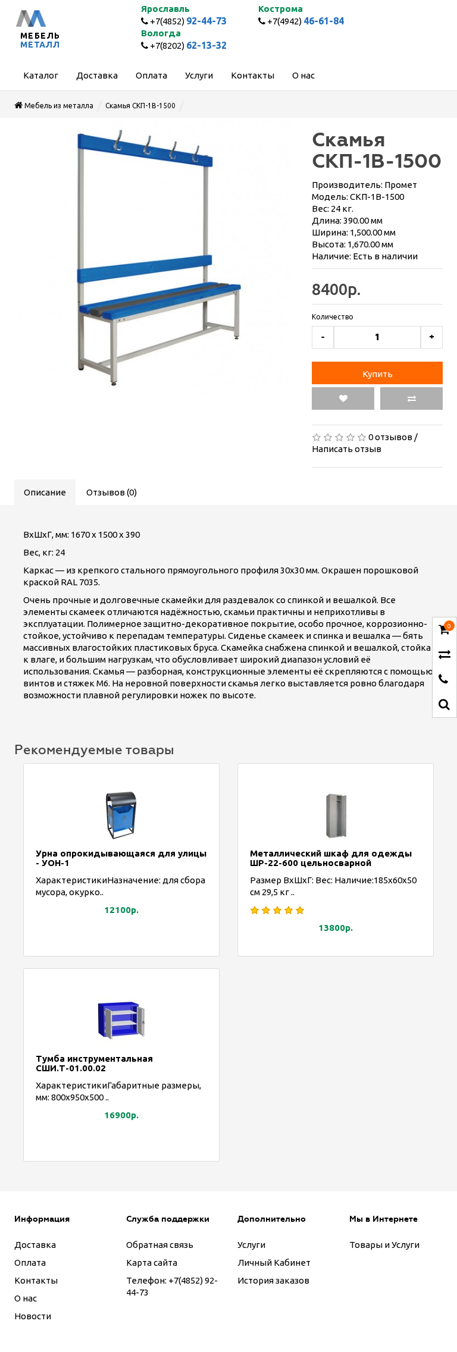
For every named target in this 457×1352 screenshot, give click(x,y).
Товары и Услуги (384, 1245)
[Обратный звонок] (443, 680)
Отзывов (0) (111, 492)
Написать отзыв (346, 449)
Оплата (30, 1262)
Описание (45, 492)
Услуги (251, 1245)
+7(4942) (304, 21)
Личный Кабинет (274, 1262)
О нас (25, 1298)
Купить (377, 374)
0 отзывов (390, 437)
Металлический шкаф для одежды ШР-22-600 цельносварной (331, 858)
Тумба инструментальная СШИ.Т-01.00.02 (94, 1063)
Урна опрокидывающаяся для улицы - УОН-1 (121, 858)
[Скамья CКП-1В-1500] (154, 257)
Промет (400, 185)
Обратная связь (159, 1245)
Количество (332, 317)
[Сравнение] (444, 655)
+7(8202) (187, 45)
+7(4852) (187, 21)
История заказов (273, 1280)
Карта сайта (151, 1262)
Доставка (35, 1245)
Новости (32, 1316)
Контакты (36, 1280)
